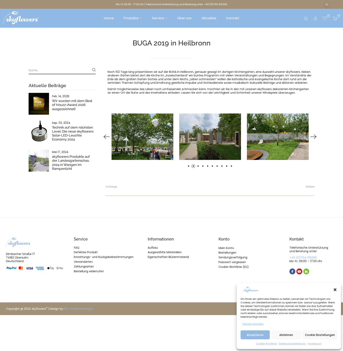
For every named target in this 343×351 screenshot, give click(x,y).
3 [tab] (198, 166)
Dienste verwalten (253, 324)
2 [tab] (193, 166)
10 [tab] (231, 166)
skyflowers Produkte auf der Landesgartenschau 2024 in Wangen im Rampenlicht (71, 162)
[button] (335, 290)
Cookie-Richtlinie (266, 343)
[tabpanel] (210, 136)
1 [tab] (188, 166)
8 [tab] (222, 166)
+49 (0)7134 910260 (303, 258)
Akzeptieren (255, 335)
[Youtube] (299, 271)
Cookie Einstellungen (320, 335)
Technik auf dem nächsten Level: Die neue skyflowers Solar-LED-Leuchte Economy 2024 (72, 133)
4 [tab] (203, 166)
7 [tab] (217, 166)
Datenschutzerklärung (292, 343)
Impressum (315, 343)
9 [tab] (226, 166)
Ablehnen (286, 335)
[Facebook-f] (292, 271)
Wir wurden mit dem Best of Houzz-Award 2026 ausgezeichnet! (72, 105)
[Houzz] (306, 271)
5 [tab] (207, 166)
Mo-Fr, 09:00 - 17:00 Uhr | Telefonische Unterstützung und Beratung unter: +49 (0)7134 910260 (171, 4)
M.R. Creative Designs (78, 309)
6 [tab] (212, 166)
